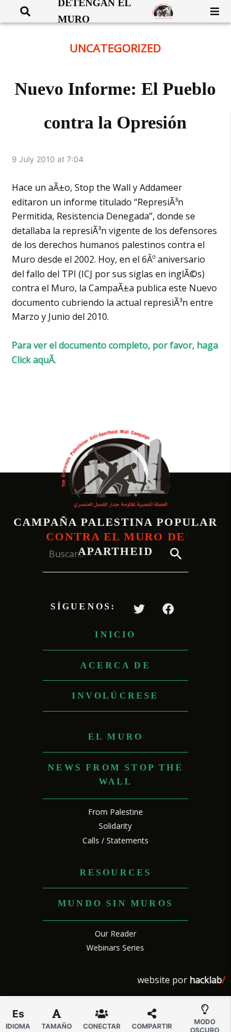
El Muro (115, 736)
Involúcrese (115, 695)
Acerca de (115, 665)
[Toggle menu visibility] (210, 11)
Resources (116, 872)
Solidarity (115, 825)
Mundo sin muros (115, 903)
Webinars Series (115, 947)
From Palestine (115, 811)
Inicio (115, 634)
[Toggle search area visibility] (21, 11)
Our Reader (115, 933)
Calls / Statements (115, 840)
